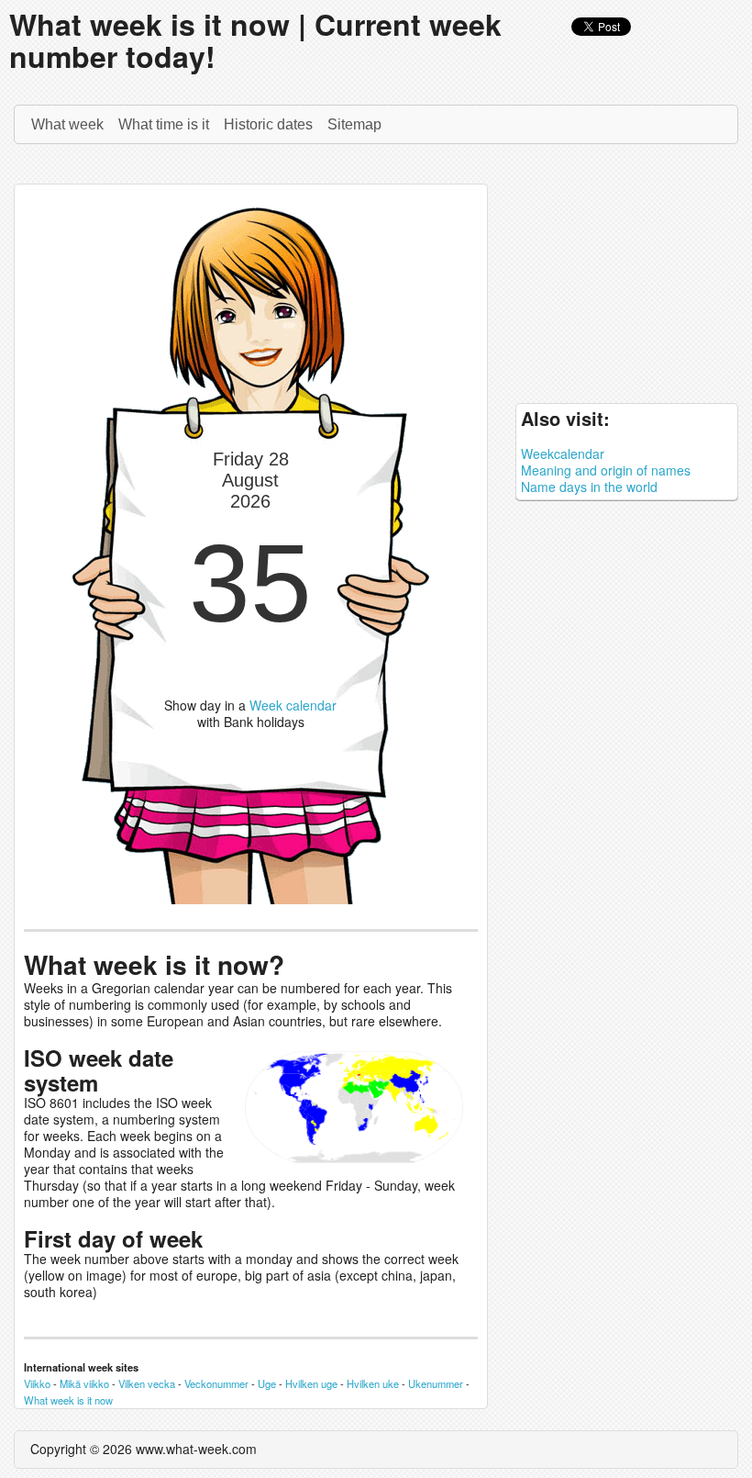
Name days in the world (589, 486)
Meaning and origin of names (606, 470)
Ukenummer (435, 1383)
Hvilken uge (311, 1383)
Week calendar (293, 705)
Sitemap (354, 124)
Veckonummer (216, 1383)
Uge (267, 1383)
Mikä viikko (84, 1383)
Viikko (37, 1383)
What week (67, 124)
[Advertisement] (626, 278)
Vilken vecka (146, 1383)
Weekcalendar (562, 453)
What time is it (163, 124)
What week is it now (68, 1400)
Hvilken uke (373, 1383)
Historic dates (268, 124)
